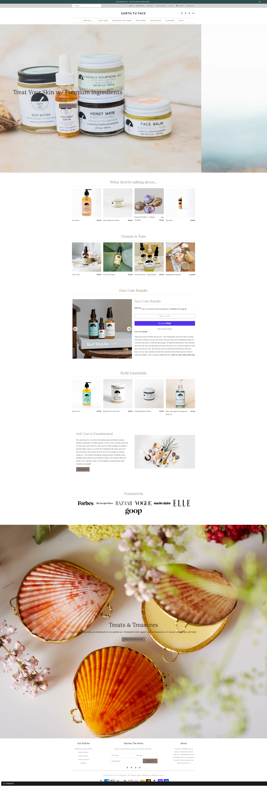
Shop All (87, 20)
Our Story (141, 20)
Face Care (103, 20)
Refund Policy (83, 752)
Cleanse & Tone (133, 236)
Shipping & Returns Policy (83, 749)
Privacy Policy (83, 756)
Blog (181, 20)
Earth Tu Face (112, 775)
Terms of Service (83, 759)
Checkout (190, 5)
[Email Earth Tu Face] (193, 13)
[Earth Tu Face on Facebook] (182, 13)
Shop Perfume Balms (133, 639)
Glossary (170, 20)
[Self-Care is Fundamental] (165, 452)
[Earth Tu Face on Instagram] (189, 13)
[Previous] (75, 329)
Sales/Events (161, 5)
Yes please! (110, 106)
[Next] (129, 329)
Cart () (181, 5)
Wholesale (140, 5)
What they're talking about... (133, 182)
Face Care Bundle (148, 301)
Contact (150, 5)
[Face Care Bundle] (102, 329)
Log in (171, 5)
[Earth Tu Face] (133, 13)
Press (131, 5)
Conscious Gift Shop (121, 20)
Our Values (155, 20)
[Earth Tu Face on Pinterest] (185, 13)
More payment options (164, 329)
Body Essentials (133, 373)
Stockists (83, 763)
